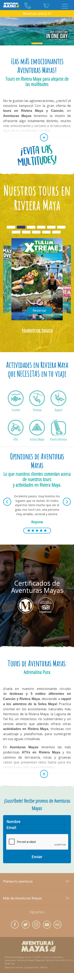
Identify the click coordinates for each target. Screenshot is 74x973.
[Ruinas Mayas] (37, 433)
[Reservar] (24, 318)
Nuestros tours (37, 330)
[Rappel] (58, 404)
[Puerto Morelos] (58, 433)
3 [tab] (37, 43)
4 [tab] (50, 43)
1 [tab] (10, 43)
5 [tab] (64, 43)
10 (56, 235)
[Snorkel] (15, 404)
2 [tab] (23, 43)
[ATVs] (15, 433)
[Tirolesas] (37, 404)
